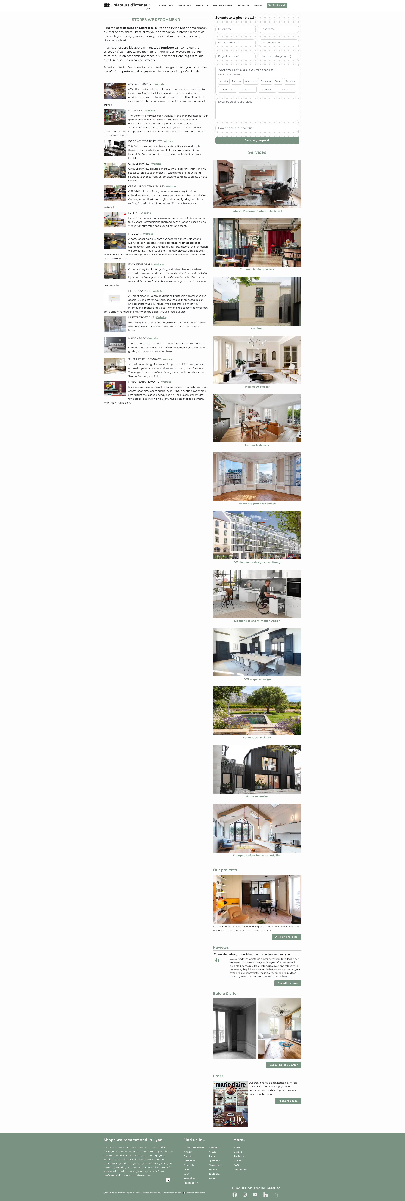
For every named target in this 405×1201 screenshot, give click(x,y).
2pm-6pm (267, 89)
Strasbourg (215, 1165)
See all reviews (288, 983)
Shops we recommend (133, 1140)
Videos (238, 1151)
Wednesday (251, 81)
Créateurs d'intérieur (130, 6)
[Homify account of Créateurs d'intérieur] (276, 1195)
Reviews (239, 1156)
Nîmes (213, 1151)
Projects (202, 5)
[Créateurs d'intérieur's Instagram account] (245, 1195)
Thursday (266, 81)
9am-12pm (227, 89)
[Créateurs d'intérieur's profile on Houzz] (265, 1195)
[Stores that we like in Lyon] (137, 1180)
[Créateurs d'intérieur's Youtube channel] (255, 1195)
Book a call (279, 5)
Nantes (213, 1147)
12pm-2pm (247, 89)
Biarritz (188, 1156)
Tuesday (236, 81)
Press (237, 1147)
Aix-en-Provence (194, 1147)
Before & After (222, 5)
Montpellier (191, 1182)
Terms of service (151, 1193)
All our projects (286, 936)
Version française (194, 1193)
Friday (278, 81)
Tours (212, 1178)
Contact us (240, 1169)
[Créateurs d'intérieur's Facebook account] (234, 1195)
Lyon (187, 1174)
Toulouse (214, 1174)
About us (243, 5)
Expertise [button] (165, 5)
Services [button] (183, 5)
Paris (212, 1156)
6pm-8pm (286, 89)
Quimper (214, 1160)
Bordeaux (189, 1160)
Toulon (213, 1169)
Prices (258, 5)
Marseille (189, 1178)
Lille (186, 1169)
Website (160, 84)
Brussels (189, 1165)
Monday (224, 81)
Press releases (288, 1101)
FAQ (236, 1165)
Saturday (290, 81)
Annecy (188, 1151)
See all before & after (284, 1064)
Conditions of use (171, 1193)
